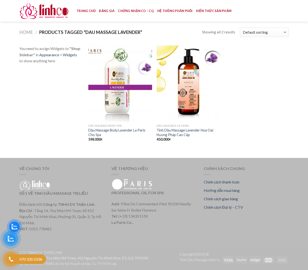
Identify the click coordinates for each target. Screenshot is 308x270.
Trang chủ (86, 11)
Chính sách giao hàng (221, 198)
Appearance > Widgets (58, 54)
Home (26, 32)
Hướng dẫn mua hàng (222, 190)
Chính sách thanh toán (221, 182)
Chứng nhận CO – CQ (136, 11)
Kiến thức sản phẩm (214, 11)
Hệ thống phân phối (175, 11)
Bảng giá (107, 11)
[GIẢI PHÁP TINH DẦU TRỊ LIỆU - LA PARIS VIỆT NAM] (44, 11)
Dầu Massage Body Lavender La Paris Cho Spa (116, 132)
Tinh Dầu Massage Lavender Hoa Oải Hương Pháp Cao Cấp (185, 132)
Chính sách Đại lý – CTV (223, 207)
